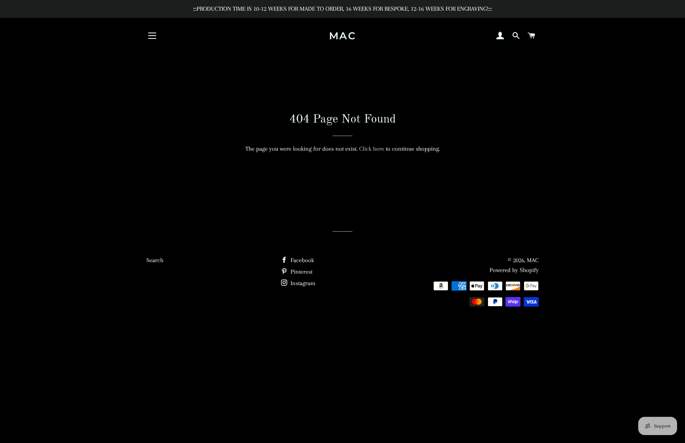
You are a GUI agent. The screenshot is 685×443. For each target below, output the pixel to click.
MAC (342, 36)
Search (154, 260)
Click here (371, 148)
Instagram (302, 283)
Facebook (301, 260)
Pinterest (300, 271)
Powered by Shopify (514, 270)
